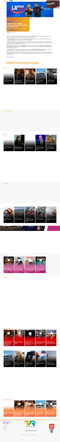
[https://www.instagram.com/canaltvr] (31, 427)
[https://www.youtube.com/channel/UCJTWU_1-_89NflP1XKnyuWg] (34, 427)
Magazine (6, 217)
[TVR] (4, 1)
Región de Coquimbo (17, 217)
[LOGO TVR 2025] (11, 1)
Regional (27, 217)
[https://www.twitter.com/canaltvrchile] (29, 427)
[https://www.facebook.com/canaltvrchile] (27, 426)
